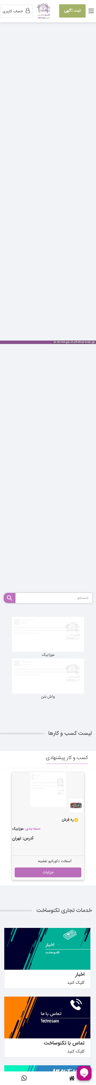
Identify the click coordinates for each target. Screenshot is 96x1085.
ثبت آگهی (72, 10)
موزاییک (48, 655)
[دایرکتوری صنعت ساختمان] (43, 11)
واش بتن (48, 697)
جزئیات (48, 872)
